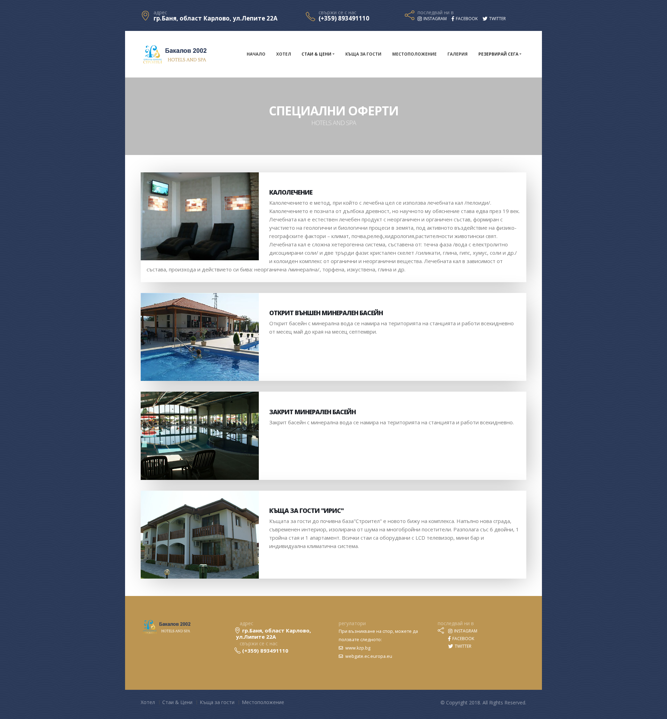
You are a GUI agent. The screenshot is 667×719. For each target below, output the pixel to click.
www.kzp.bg (357, 648)
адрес (160, 12)
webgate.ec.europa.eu (368, 656)
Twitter (462, 646)
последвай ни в (436, 12)
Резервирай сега (498, 54)
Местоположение (414, 54)
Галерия (457, 54)
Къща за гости (363, 54)
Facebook (462, 639)
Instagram (465, 631)
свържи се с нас (337, 12)
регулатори (352, 623)
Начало (256, 54)
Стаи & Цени (316, 54)
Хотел (283, 54)
